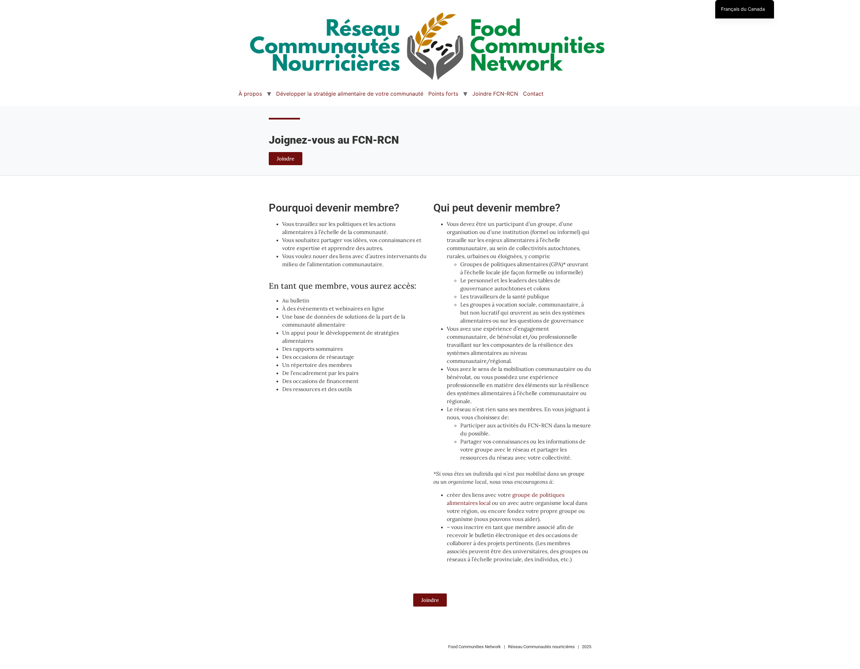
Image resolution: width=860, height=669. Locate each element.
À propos (250, 93)
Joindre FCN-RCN (495, 93)
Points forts (443, 93)
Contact (533, 93)
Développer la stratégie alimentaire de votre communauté (349, 93)
